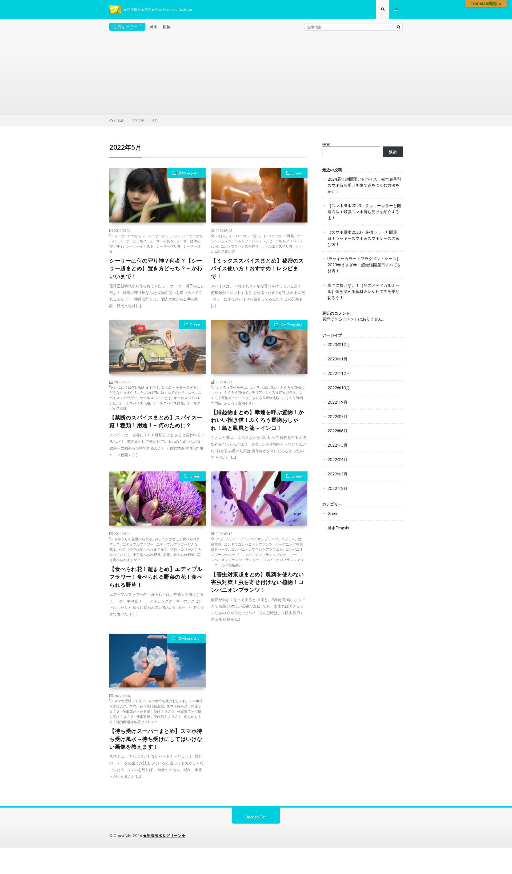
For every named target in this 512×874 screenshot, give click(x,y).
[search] (398, 27)
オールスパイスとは (155, 397)
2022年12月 (338, 373)
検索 (326, 144)
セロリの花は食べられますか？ (143, 549)
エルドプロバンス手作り (240, 246)
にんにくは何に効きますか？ (136, 387)
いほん (221, 235)
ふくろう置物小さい (239, 403)
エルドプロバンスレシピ (253, 241)
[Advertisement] (256, 74)
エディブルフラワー (138, 544)
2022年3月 (337, 473)
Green (296, 173)
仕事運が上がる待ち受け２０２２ (148, 711)
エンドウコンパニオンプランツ (248, 544)
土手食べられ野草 (147, 554)
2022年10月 (338, 387)
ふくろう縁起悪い (263, 387)
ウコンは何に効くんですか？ (162, 392)
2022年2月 (337, 488)
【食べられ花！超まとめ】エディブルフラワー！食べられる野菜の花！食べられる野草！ (155, 577)
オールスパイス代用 (134, 403)
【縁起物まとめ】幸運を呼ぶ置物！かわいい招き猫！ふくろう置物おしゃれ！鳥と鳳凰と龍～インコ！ (257, 420)
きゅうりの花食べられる (133, 539)
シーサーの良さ (161, 241)
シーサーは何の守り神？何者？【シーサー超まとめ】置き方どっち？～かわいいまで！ (155, 268)
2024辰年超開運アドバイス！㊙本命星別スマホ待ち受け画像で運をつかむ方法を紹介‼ (364, 185)
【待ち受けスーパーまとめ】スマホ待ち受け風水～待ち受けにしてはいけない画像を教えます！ (155, 739)
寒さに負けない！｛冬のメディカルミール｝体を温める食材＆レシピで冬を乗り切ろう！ (363, 291)
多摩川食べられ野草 (178, 554)
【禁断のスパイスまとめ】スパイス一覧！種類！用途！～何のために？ (155, 421)
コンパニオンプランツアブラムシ (257, 549)
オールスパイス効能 (168, 403)
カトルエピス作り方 (277, 246)
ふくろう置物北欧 (265, 397)
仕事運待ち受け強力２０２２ (158, 716)
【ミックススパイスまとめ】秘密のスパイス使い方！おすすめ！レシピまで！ (257, 268)
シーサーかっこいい (163, 235)
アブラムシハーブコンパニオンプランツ (247, 539)
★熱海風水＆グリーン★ (164, 835)
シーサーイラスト (140, 246)
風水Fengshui (189, 173)
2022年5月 (337, 445)
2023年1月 (337, 358)
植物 (167, 26)
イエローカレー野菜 (278, 235)
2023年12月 (338, 344)
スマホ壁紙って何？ (129, 700)
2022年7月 (337, 416)
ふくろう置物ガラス (280, 392)
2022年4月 (337, 459)
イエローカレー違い (244, 235)
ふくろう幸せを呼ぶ (231, 387)
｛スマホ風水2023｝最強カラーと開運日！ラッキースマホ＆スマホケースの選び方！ (363, 238)
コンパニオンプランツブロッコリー (269, 554)
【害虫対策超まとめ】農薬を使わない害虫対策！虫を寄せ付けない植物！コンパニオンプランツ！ (257, 582)
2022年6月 (337, 430)
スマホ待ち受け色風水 (146, 706)
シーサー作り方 (168, 246)
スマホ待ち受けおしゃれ (167, 700)
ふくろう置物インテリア (243, 392)
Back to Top (256, 817)
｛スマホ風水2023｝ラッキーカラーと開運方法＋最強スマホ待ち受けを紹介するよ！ (364, 211)
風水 (153, 26)
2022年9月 (337, 402)
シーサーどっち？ (133, 241)
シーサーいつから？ (129, 235)
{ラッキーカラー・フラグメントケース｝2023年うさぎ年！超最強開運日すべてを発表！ (364, 264)
